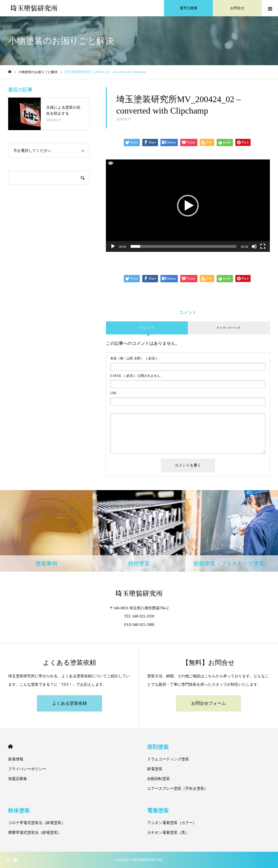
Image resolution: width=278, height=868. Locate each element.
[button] (188, 206)
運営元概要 (188, 8)
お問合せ (237, 8)
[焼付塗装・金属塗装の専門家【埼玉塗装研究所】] (34, 8)
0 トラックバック (229, 327)
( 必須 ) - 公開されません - (136, 375)
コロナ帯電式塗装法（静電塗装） (36, 823)
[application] (188, 205)
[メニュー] (270, 8)
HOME (10, 746)
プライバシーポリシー (27, 769)
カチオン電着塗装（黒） (168, 833)
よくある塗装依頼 (69, 703)
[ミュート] (254, 246)
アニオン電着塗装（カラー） (172, 823)
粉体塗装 (19, 810)
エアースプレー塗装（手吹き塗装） (177, 788)
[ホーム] (9, 72)
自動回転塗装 (158, 779)
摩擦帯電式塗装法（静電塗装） (34, 833)
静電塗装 (154, 769)
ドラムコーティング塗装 (168, 759)
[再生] (113, 246)
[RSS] (15, 860)
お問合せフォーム (208, 703)
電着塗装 (158, 810)
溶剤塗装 (158, 747)
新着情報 (15, 759)
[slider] (183, 246)
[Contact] (8, 860)
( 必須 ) (133, 358)
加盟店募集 (17, 779)
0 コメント (147, 327)
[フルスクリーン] (263, 246)
